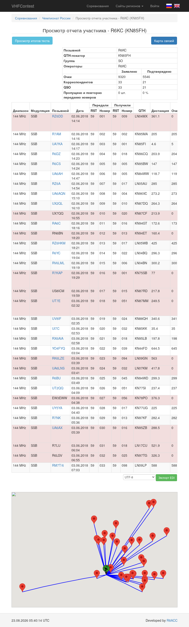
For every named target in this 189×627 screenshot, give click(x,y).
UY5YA (57, 407)
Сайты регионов (128, 5)
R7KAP (57, 272)
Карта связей (164, 40)
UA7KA (57, 143)
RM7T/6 (58, 465)
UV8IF (56, 318)
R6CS (56, 163)
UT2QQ (57, 388)
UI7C (55, 328)
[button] (94, 520)
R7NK (56, 417)
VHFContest (23, 6)
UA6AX (57, 427)
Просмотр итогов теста (32, 40)
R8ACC (172, 620)
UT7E (56, 300)
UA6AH (57, 173)
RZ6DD (57, 116)
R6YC (56, 253)
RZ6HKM (58, 243)
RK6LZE (58, 358)
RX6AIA (57, 338)
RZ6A (56, 183)
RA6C (56, 223)
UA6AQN (58, 193)
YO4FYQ (58, 348)
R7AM (56, 134)
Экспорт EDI (166, 478)
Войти (154, 5)
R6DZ (56, 153)
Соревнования (98, 5)
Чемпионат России (56, 18)
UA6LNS (58, 368)
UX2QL (57, 203)
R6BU (56, 378)
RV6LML (58, 263)
